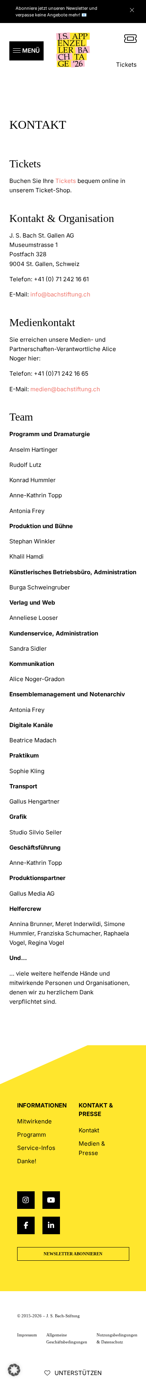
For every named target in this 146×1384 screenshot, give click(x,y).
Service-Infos (36, 1148)
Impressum (27, 1335)
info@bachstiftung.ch (60, 294)
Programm (31, 1134)
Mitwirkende (34, 1121)
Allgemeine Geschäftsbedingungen (66, 1338)
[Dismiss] (136, 8)
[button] (26, 50)
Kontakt (89, 1130)
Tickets (126, 64)
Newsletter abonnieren (73, 1253)
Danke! (26, 1161)
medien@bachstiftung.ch (65, 389)
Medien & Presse (92, 1148)
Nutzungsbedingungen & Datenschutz (117, 1338)
